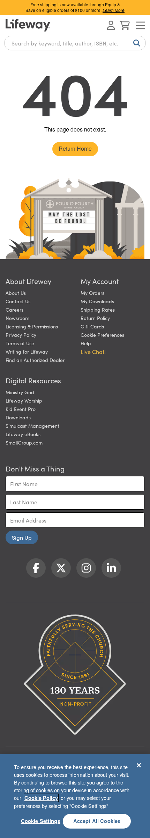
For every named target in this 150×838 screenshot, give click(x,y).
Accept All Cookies (97, 820)
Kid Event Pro (21, 408)
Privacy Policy (21, 334)
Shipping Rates (98, 309)
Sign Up (22, 537)
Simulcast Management (32, 425)
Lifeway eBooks (23, 434)
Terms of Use (20, 343)
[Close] (139, 765)
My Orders (92, 292)
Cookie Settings (40, 820)
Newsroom (17, 317)
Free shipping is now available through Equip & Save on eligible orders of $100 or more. (75, 7)
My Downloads (97, 301)
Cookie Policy (41, 797)
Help (86, 343)
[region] (75, 796)
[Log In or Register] (110, 25)
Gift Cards (92, 326)
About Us (16, 292)
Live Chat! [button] (93, 351)
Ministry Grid (20, 392)
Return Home (75, 148)
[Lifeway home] (28, 25)
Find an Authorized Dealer (35, 359)
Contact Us (18, 301)
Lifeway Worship (24, 400)
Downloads (18, 417)
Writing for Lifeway (27, 351)
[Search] (135, 43)
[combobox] (75, 43)
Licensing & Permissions (32, 326)
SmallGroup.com (24, 442)
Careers (14, 309)
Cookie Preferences (102, 334)
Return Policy (95, 317)
